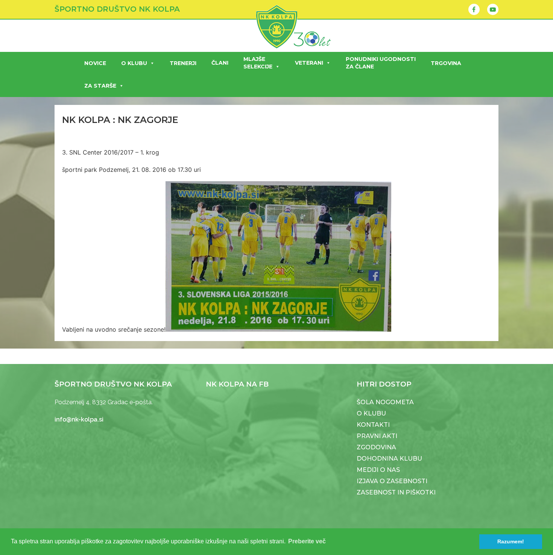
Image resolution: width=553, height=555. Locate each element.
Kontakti (373, 424)
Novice (95, 63)
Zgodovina (376, 447)
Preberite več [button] (307, 541)
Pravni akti (377, 436)
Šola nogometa (385, 402)
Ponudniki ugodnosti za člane (381, 63)
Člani (219, 62)
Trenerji (183, 63)
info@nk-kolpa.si (79, 419)
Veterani (309, 62)
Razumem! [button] (510, 541)
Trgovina (446, 63)
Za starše (100, 85)
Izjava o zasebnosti (392, 481)
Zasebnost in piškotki (396, 492)
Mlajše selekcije (257, 63)
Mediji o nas (378, 469)
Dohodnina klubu (389, 458)
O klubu (134, 63)
